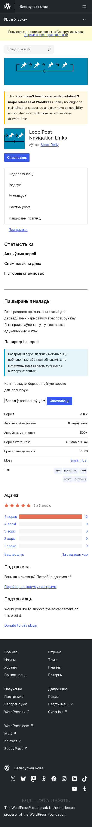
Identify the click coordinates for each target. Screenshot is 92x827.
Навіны (10, 660)
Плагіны (54, 667)
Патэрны (55, 675)
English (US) (79, 460)
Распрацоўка (20, 207)
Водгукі (15, 185)
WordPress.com (18, 726)
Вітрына (54, 652)
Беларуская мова (28, 768)
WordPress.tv (17, 712)
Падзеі (53, 696)
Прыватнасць (15, 675)
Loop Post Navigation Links (48, 134)
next (83, 470)
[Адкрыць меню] (85, 6)
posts (67, 479)
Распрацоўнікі (15, 704)
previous (80, 479)
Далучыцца (57, 689)
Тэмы (52, 660)
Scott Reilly (50, 145)
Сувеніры (57, 712)
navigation (70, 470)
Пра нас (11, 652)
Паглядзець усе (74, 554)
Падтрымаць (61, 704)
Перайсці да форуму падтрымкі (30, 587)
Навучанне (13, 689)
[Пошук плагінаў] (49, 49)
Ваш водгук (14, 554)
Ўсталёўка (17, 196)
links (58, 470)
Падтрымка (18, 229)
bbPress (13, 741)
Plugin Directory (15, 19)
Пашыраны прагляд (25, 218)
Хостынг (11, 667)
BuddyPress (16, 748)
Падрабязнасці (21, 174)
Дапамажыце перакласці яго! (46, 35)
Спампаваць (17, 157)
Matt (10, 733)
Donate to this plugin (20, 625)
